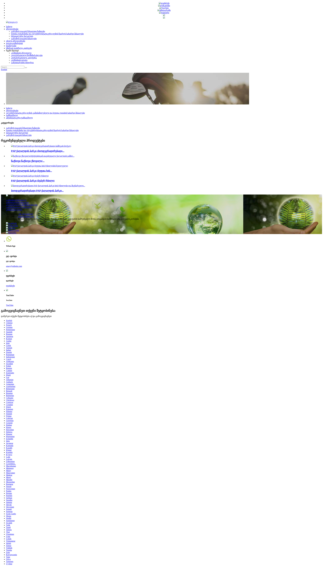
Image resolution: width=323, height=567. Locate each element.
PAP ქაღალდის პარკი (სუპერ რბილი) (33, 180)
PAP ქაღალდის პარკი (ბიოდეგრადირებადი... (37, 151)
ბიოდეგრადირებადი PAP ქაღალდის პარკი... (37, 190)
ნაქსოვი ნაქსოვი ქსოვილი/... (28, 161)
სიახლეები (11, 46)
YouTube (9, 305)
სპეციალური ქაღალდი (22, 36)
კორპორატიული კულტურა (24, 58)
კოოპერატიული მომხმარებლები (27, 55)
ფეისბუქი (10, 286)
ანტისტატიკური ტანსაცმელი (19, 118)
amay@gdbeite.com (26, 216)
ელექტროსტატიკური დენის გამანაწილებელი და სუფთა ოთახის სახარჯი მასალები (45, 113)
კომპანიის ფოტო (19, 60)
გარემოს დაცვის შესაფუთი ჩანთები (28, 31)
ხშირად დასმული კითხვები (19, 48)
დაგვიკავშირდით (14, 43)
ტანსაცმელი (12, 115)
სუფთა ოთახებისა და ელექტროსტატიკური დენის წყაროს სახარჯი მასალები (47, 34)
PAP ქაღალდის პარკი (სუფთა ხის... (31, 171)
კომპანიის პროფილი (21, 53)
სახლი (9, 27)
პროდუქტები (12, 29)
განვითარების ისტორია (22, 63)
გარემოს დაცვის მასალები (24, 39)
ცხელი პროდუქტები (15, 41)
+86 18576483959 (25, 214)
